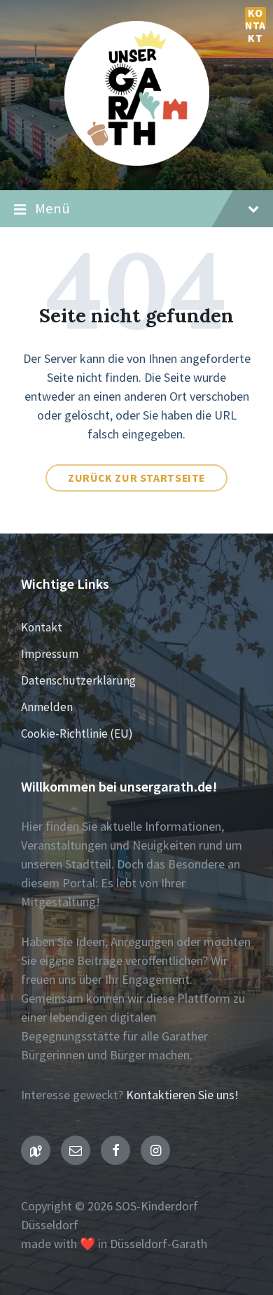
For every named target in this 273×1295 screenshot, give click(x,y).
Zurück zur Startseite (136, 478)
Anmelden (47, 707)
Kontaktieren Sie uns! (182, 1095)
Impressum (49, 653)
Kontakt (255, 17)
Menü (52, 208)
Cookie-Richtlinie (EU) (77, 733)
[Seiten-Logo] (136, 161)
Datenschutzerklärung (78, 680)
